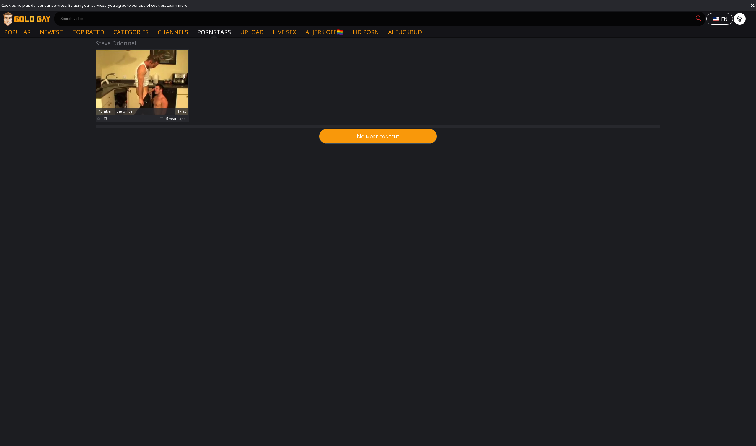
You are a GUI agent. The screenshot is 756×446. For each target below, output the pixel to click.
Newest (51, 32)
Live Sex (284, 32)
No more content (378, 136)
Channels (173, 32)
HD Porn (366, 32)
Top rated (88, 32)
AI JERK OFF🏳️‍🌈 (324, 32)
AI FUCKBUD (405, 32)
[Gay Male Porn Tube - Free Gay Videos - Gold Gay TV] (26, 19)
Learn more (177, 5)
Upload (252, 32)
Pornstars (214, 32)
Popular (17, 32)
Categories (131, 32)
